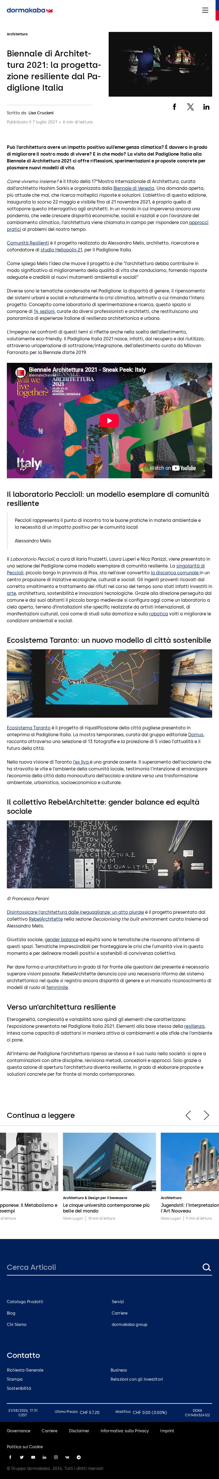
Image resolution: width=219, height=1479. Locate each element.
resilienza (194, 1026)
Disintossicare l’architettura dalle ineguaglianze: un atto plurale (75, 912)
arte (11, 593)
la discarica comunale (175, 572)
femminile (57, 987)
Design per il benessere (107, 1198)
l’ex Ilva (81, 762)
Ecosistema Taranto (28, 728)
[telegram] (79, 1457)
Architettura (73, 1198)
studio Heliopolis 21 (61, 250)
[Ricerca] (206, 1267)
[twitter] (22, 1457)
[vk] (67, 1457)
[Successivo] (206, 1115)
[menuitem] (29, 10)
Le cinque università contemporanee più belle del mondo (106, 1208)
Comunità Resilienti (28, 243)
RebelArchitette (46, 919)
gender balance (61, 939)
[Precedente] (188, 1115)
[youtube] (33, 1457)
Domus (195, 734)
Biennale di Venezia (133, 188)
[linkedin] (44, 1457)
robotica (158, 614)
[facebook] (10, 1457)
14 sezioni (44, 311)
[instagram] (56, 1457)
